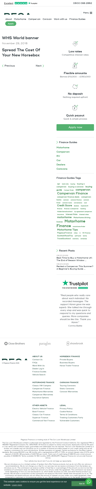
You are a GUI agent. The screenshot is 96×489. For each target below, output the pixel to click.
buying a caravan (76, 187)
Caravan (47, 19)
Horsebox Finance (70, 356)
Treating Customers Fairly (71, 418)
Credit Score (64, 205)
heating (83, 209)
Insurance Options (40, 398)
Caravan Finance (69, 382)
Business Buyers (67, 363)
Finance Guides (77, 19)
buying (72, 184)
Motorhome (20, 19)
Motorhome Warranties (42, 392)
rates (76, 233)
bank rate (65, 184)
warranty (75, 239)
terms (85, 236)
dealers (76, 206)
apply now (75, 127)
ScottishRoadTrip (65, 236)
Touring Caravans (68, 386)
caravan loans (67, 203)
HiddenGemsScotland (64, 211)
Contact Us (37, 360)
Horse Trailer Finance (69, 366)
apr (58, 184)
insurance (60, 214)
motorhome (64, 217)
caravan (66, 200)
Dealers (60, 164)
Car (58, 160)
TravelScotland (64, 239)
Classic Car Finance (41, 415)
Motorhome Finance (70, 223)
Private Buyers (66, 360)
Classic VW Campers (41, 386)
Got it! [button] (82, 484)
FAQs (34, 363)
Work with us (60, 19)
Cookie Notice (66, 412)
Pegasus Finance (17, 12)
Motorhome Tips (67, 229)
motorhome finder (79, 226)
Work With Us (38, 366)
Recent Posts (67, 250)
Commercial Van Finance (43, 421)
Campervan (34, 19)
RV (58, 156)
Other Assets (39, 405)
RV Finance (86, 233)
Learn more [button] (17, 485)
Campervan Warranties (42, 395)
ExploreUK (84, 206)
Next (39, 65)
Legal (63, 405)
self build (78, 236)
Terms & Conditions (68, 415)
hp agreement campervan (83, 211)
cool (85, 203)
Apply (11, 23)
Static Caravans (67, 389)
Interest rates (84, 214)
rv (80, 233)
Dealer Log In (38, 369)
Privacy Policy (66, 409)
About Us (37, 356)
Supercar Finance (40, 418)
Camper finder (69, 190)
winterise (83, 239)
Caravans (61, 168)
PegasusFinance (64, 233)
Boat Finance (38, 412)
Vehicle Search (39, 375)
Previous (9, 65)
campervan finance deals (68, 197)
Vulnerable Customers (70, 421)
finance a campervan (71, 209)
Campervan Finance (72, 193)
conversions (78, 203)
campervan (83, 189)
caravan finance (76, 200)
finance (59, 209)
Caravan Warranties (69, 392)
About (8, 19)
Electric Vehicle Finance (43, 409)
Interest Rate (71, 214)
